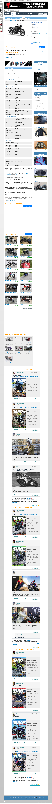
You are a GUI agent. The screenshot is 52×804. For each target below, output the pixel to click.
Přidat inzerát (29, 234)
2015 (26, 18)
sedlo (35, 168)
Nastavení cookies (40, 797)
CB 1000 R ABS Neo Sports (11, 256)
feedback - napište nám (12, 200)
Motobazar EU (27, 173)
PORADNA (29, 13)
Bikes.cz (6, 0)
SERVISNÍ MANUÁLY (9, 70)
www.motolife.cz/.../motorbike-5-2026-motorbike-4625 (26, 514)
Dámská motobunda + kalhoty (39, 127)
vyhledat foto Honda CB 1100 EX (40, 42)
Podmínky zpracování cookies (30, 797)
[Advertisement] (18, 221)
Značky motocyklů (16, 15)
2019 (16, 18)
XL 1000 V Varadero (25, 280)
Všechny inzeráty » (28, 308)
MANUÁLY (19, 13)
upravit (46, 33)
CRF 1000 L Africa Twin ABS (25, 293)
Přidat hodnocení (42, 51)
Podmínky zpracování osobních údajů (15, 797)
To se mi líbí (17, 398)
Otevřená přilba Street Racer (39, 115)
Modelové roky (8, 15)
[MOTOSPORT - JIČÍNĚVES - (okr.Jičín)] (11, 239)
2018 (19, 18)
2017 (21, 18)
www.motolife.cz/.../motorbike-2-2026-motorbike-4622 (27, 687)
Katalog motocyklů (9, 20)
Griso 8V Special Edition (39, 108)
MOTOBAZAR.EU (41, 112)
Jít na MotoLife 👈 (35, 505)
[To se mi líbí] (35, 372)
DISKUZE (35, 13)
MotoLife (18, 434)
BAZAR (24, 13)
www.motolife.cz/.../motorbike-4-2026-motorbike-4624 (27, 545)
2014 (29, 18)
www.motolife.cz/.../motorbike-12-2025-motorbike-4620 (27, 751)
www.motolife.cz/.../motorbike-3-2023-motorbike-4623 (27, 656)
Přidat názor (41, 47)
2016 (15, 20)
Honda (36, 87)
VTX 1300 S (8, 268)
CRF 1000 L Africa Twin (10, 280)
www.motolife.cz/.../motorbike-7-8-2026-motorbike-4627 (27, 376)
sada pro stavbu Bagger (38, 156)
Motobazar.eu (13, 0)
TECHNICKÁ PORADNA (10, 73)
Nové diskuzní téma (27, 206)
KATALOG (13, 13)
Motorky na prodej (10, 234)
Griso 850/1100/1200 (39, 103)
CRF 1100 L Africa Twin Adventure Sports (25, 257)
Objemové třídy (33, 15)
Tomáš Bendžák (18, 634)
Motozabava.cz (21, 0)
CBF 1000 (23, 268)
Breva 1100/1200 (38, 98)
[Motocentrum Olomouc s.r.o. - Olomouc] (11, 287)
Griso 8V (36, 105)
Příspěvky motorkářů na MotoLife (23, 370)
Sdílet (26, 398)
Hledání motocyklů (41, 15)
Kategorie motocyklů (25, 15)
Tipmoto (16, 174)
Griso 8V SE (37, 106)
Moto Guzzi (38, 95)
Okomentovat (35, 399)
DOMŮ (8, 13)
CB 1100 (8, 304)
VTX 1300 (8, 244)
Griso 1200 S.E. (38, 102)
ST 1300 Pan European (10, 292)
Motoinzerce (8, 174)
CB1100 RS (37, 90)
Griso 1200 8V (37, 100)
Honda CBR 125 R (18, 342)
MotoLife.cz (29, 0)
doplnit (32, 39)
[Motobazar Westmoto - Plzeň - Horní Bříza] (26, 299)
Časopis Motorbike (20, 372)
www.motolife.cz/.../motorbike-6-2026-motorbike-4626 (26, 407)
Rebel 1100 (23, 304)
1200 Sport (37, 97)
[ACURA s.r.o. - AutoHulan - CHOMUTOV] (11, 299)
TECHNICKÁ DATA (9, 68)
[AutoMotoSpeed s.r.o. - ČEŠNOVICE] (11, 263)
